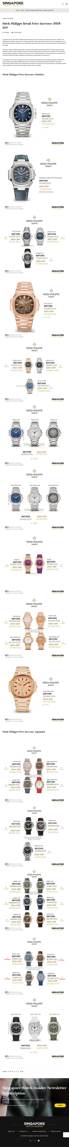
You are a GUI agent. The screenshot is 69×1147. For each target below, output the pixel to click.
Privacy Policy (56, 1131)
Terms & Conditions (39, 1131)
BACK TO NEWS (8, 18)
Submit (60, 1105)
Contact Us (23, 1131)
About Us (11, 1131)
